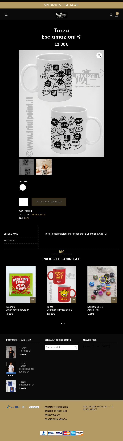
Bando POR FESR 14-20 (56, 411)
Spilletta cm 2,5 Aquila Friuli (95, 308)
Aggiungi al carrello (49, 201)
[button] (6, 14)
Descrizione (11, 234)
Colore (23, 181)
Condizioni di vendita (56, 419)
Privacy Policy (52, 415)
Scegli (33, 300)
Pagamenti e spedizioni (56, 407)
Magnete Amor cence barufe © (17, 308)
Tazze (43, 214)
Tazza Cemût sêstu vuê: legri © (59, 308)
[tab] (21, 234)
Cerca (75, 347)
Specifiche (10, 240)
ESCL (26, 218)
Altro (35, 214)
